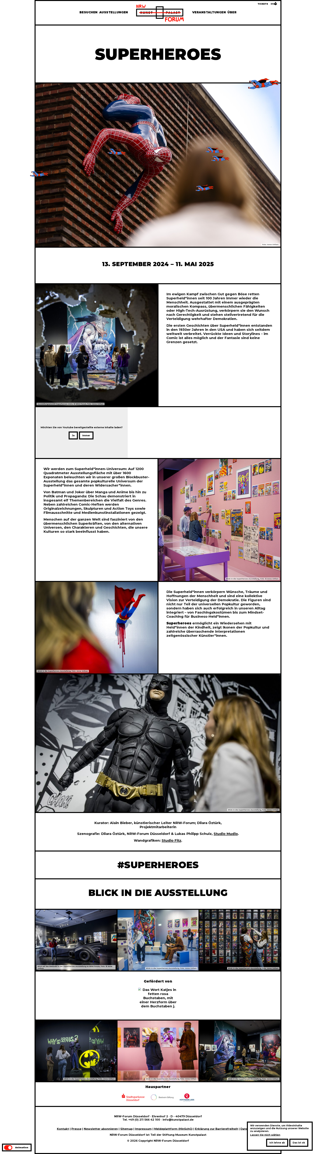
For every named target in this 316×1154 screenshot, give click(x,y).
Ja (73, 435)
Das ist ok (299, 1142)
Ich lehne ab (277, 1142)
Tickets (263, 4)
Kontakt (63, 1128)
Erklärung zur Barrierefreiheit (216, 1128)
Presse (76, 1128)
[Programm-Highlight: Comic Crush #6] (210, 83)
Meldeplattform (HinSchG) (173, 1128)
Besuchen (88, 12)
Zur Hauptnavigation (17, 10)
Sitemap (126, 1128)
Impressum (143, 1128)
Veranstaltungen (209, 12)
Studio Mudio (226, 834)
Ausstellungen (113, 12)
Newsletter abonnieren (101, 1128)
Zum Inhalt (10, 10)
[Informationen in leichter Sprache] (275, 4)
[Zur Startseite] (160, 14)
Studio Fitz (171, 840)
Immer (86, 435)
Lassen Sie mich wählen (265, 1135)
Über (232, 12)
